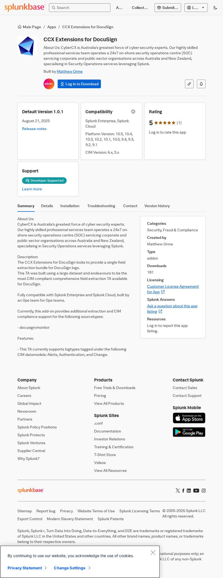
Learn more (32, 189)
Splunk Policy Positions (37, 427)
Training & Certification (114, 446)
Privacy (66, 510)
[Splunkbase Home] (25, 7)
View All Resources (110, 470)
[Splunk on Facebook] (183, 490)
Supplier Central (31, 450)
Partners (24, 419)
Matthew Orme (70, 71)
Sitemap (24, 510)
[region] (80, 561)
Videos (100, 462)
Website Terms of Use (96, 510)
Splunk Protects (31, 434)
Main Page (32, 26)
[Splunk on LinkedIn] (189, 490)
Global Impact (29, 403)
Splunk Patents (111, 518)
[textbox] (82, 7)
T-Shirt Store (105, 454)
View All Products (109, 403)
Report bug (45, 510)
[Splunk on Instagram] (204, 490)
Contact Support (187, 395)
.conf (98, 423)
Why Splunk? (28, 458)
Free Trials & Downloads (114, 387)
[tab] (26, 207)
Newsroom (26, 411)
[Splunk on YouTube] (196, 490)
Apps (51, 26)
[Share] (189, 84)
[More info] (133, 111)
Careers (24, 395)
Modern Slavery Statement (70, 518)
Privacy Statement (25, 568)
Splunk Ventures (31, 442)
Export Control (29, 518)
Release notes (34, 128)
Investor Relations (109, 439)
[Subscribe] (201, 84)
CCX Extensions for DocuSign (87, 26)
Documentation (107, 431)
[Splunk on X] (178, 490)
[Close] (153, 552)
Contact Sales (185, 387)
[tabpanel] (111, 286)
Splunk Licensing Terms (139, 510)
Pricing (100, 395)
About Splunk (28, 387)
